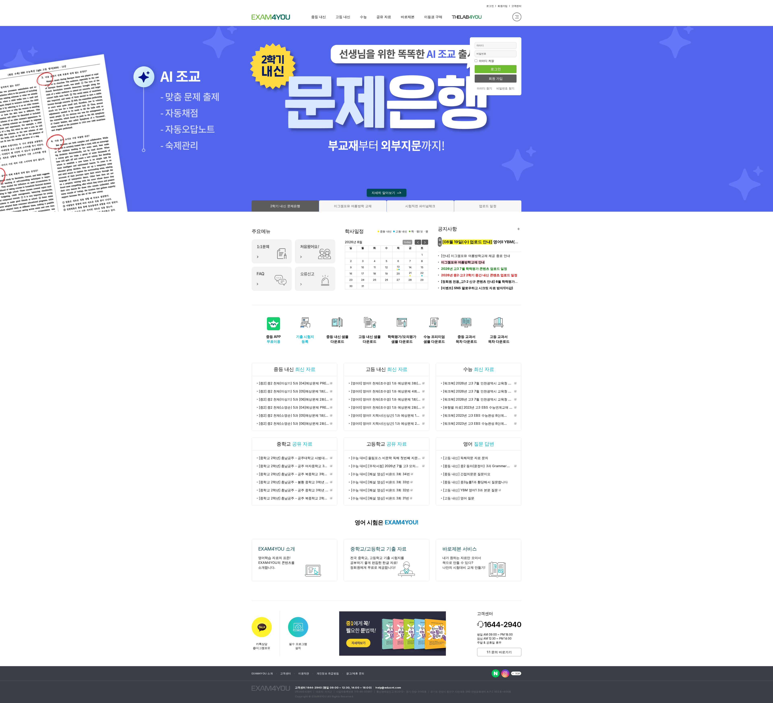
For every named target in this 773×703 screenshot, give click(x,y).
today (407, 242)
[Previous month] (418, 242)
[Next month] (425, 242)
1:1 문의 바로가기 (499, 652)
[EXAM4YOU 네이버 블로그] (496, 673)
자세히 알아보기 (383, 193)
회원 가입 (496, 79)
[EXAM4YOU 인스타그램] (505, 673)
